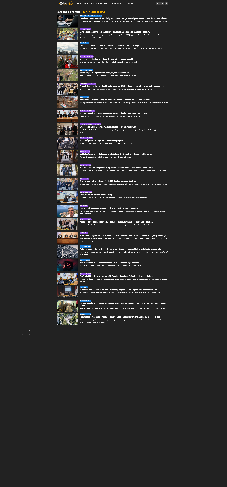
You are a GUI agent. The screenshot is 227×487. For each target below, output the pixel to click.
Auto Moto (134, 3)
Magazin (106, 3)
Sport (100, 3)
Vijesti (93, 3)
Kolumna (126, 3)
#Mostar (78, 3)
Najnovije (86, 3)
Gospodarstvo (116, 3)
